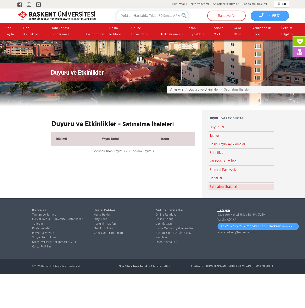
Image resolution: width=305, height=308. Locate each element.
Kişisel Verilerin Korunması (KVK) (54, 242)
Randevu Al (226, 15)
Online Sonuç (164, 219)
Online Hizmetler (170, 210)
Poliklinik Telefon (105, 223)
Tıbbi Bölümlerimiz (32, 31)
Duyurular (217, 127)
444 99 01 (272, 16)
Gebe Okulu (238, 31)
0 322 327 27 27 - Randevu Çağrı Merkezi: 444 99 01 (258, 226)
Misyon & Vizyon (43, 233)
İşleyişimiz (100, 219)
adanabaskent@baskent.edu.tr (236, 232)
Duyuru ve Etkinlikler (204, 89)
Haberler (216, 178)
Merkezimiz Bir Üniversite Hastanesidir (57, 219)
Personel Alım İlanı (224, 161)
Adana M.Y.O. (219, 31)
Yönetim (37, 223)
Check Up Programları (108, 233)
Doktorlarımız (95, 34)
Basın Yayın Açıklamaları (228, 144)
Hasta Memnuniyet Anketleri (174, 228)
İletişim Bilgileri (287, 31)
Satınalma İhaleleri (255, 4)
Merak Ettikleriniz (105, 228)
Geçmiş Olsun (165, 223)
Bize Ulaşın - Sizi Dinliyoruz (174, 233)
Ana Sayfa (9, 31)
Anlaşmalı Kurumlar (226, 4)
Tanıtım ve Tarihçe (44, 214)
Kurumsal (178, 4)
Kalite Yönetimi (199, 4)
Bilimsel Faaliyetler (224, 169)
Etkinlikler (217, 152)
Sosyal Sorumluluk (44, 237)
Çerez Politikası (42, 246)
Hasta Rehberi (115, 31)
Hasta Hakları (102, 214)
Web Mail (161, 237)
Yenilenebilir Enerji (262, 31)
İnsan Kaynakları (196, 31)
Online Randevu (166, 214)
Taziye (214, 135)
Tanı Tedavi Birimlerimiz (60, 31)
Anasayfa (176, 89)
